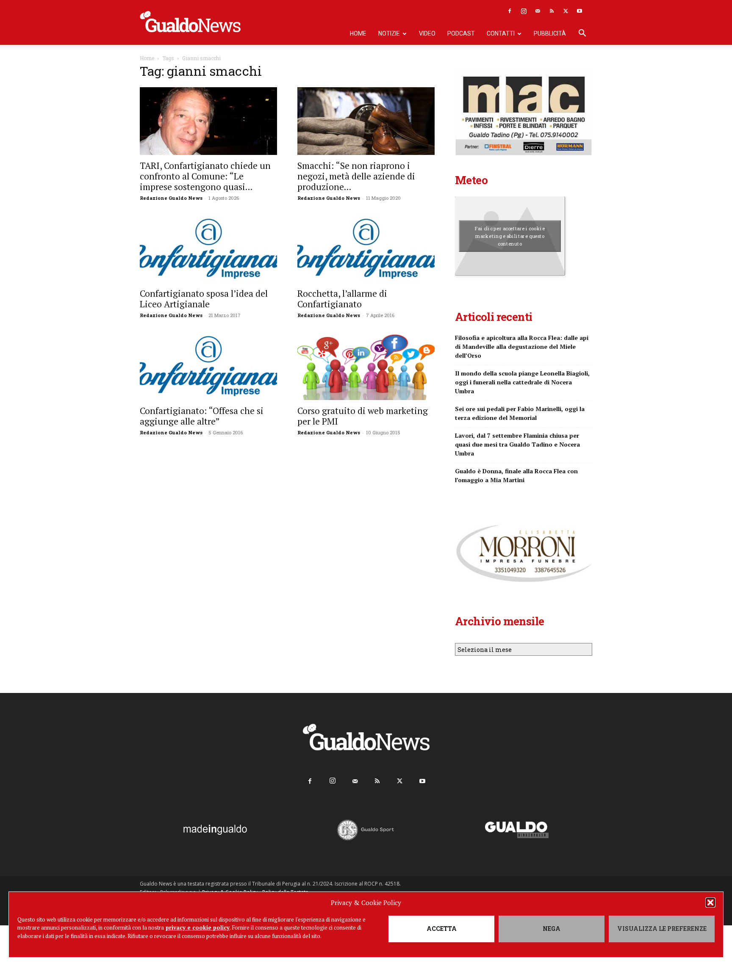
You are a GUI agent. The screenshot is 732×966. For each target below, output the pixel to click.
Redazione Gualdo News (171, 198)
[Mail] (537, 11)
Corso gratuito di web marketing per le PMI (362, 416)
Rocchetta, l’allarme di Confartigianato (342, 298)
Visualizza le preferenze (662, 929)
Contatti (501, 33)
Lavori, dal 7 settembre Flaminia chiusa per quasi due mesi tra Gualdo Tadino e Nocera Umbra (517, 444)
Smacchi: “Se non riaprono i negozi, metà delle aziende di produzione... (356, 176)
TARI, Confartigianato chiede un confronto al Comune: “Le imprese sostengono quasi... (205, 176)
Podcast (461, 33)
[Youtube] (579, 11)
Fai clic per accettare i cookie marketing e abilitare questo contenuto (510, 236)
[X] (565, 11)
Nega (551, 929)
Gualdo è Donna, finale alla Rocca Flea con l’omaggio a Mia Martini (516, 475)
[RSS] (551, 11)
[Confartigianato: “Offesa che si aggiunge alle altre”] (208, 366)
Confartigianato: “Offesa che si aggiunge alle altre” (201, 416)
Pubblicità (550, 33)
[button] (710, 902)
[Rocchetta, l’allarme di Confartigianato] (366, 249)
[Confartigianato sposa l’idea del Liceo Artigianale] (208, 249)
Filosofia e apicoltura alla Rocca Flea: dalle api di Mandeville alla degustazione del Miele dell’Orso (521, 346)
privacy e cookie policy (198, 927)
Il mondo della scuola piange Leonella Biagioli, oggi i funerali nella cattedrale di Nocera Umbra (522, 382)
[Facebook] (509, 11)
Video (427, 33)
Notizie (389, 33)
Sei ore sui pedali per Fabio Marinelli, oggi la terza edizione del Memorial (520, 413)
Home (358, 33)
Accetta (442, 929)
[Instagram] (523, 11)
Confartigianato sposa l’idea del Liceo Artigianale (204, 298)
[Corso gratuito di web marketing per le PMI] (366, 366)
